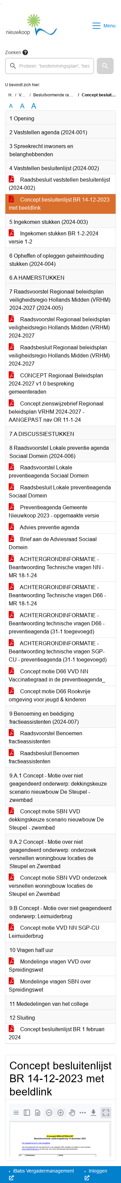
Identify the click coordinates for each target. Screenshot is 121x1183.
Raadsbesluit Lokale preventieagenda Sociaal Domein (60, 491)
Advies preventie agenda (49, 527)
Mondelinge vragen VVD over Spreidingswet (50, 966)
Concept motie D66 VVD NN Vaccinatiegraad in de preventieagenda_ (57, 675)
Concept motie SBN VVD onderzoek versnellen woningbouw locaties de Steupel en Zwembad (58, 886)
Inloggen (97, 1171)
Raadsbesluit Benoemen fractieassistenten (44, 757)
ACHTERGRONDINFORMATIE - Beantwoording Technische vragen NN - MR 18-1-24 (56, 567)
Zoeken (13, 52)
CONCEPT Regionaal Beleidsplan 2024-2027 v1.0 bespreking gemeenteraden (56, 384)
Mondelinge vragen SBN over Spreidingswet (50, 986)
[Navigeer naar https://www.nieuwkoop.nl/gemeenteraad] (31, 25)
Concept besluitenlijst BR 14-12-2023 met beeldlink (59, 204)
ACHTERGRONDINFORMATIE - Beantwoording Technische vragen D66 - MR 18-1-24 (57, 595)
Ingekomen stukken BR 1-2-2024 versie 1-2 (53, 238)
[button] (105, 66)
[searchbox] (49, 66)
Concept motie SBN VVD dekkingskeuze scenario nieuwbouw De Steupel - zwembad (56, 820)
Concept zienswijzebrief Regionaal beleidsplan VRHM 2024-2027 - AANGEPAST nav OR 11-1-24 (56, 412)
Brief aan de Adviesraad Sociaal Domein (53, 543)
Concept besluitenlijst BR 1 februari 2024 (57, 1033)
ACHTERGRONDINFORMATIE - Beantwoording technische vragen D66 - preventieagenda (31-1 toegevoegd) (57, 623)
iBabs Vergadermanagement (43, 1171)
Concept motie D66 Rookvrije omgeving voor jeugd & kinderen (49, 695)
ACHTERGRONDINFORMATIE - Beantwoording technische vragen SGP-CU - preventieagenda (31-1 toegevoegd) (58, 652)
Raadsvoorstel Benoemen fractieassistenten (45, 737)
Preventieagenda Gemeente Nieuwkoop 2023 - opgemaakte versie (54, 511)
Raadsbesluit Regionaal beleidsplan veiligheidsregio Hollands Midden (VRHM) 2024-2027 (59, 356)
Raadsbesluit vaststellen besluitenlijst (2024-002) (59, 184)
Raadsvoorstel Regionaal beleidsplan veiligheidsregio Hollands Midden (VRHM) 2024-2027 (59, 328)
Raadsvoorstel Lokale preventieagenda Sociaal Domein (49, 472)
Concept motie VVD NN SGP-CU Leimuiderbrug (54, 932)
